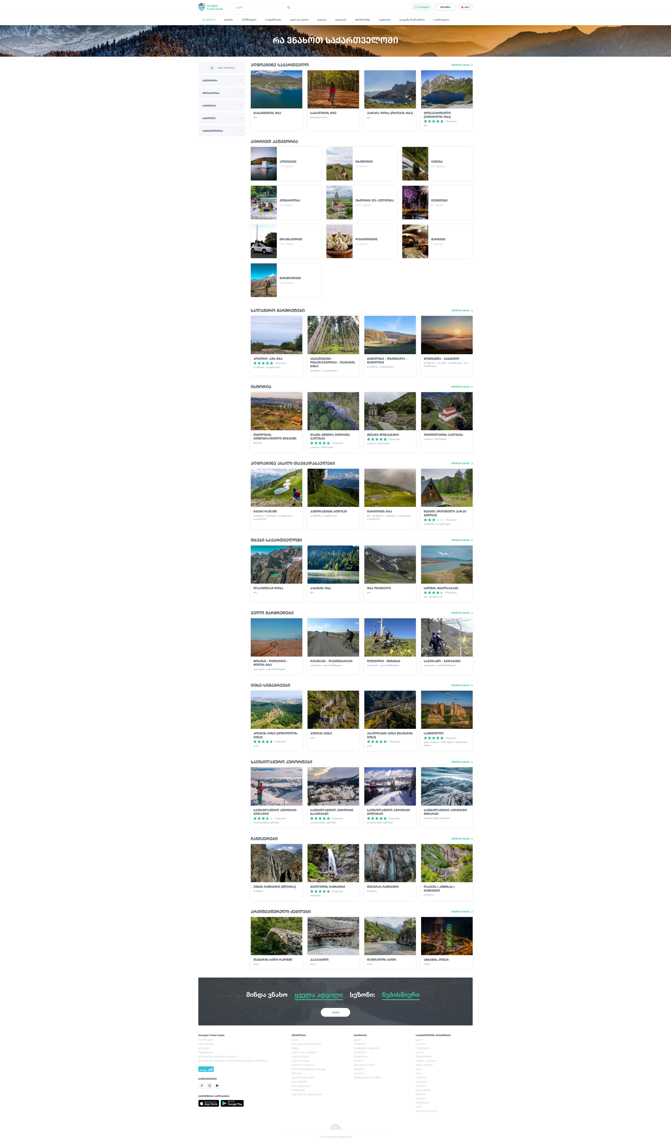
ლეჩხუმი (421, 1085)
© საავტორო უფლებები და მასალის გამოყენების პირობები (233, 1060)
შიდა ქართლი (424, 1056)
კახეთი (420, 1052)
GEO (467, 7)
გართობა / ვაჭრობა (302, 1064)
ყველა (295, 1039)
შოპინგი (358, 1060)
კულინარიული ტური (303, 1077)
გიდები (322, 19)
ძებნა (335, 1012)
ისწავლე (296, 1073)
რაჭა (418, 1073)
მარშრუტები (249, 19)
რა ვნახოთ (209, 19)
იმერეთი (421, 1098)
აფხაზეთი (421, 1081)
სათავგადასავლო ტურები (306, 1043)
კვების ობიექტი (300, 1060)
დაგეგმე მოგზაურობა (412, 19)
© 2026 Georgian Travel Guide (335, 1136)
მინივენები (422, 1102)
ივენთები (385, 19)
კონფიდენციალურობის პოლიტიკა (218, 1056)
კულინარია (360, 1052)
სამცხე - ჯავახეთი (426, 1060)
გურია (419, 1068)
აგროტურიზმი (299, 1081)
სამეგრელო (422, 1047)
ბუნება (295, 1047)
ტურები (228, 19)
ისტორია (359, 1073)
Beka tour (421, 1094)
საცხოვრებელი (300, 1056)
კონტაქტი (204, 1047)
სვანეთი (420, 1043)
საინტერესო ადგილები (367, 1047)
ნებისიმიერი (423, 1089)
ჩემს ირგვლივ (226, 67)
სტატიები (341, 19)
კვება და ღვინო (299, 19)
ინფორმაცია (361, 1056)
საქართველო (441, 19)
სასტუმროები (273, 19)
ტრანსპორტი (362, 19)
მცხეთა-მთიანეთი (426, 1110)
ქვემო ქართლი (424, 1064)
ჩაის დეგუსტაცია (301, 1085)
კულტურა (359, 1068)
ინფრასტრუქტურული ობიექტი (308, 1068)
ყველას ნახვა (460, 64)
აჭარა (419, 1106)
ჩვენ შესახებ (206, 1043)
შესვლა (445, 7)
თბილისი (421, 1077)
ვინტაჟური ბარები (364, 1064)
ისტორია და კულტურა (304, 1052)
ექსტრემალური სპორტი (367, 1077)
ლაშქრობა (360, 1043)
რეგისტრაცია (206, 1052)
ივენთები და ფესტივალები (307, 1094)
